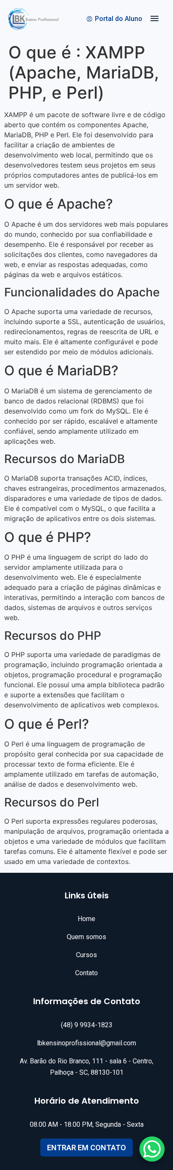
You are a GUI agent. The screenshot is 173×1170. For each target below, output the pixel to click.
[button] (154, 19)
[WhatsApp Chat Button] (152, 1149)
